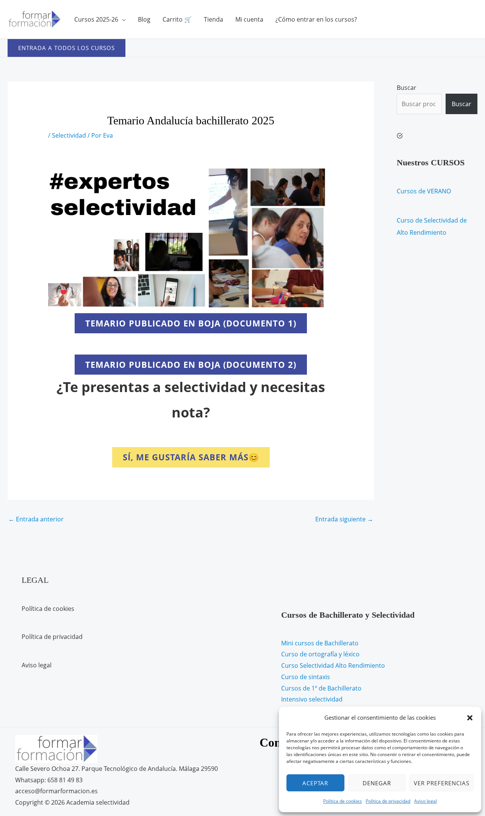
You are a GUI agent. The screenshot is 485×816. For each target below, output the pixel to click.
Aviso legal (425, 801)
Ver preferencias (441, 783)
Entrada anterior (36, 519)
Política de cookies (342, 801)
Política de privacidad (388, 801)
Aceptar (315, 783)
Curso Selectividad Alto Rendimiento (333, 665)
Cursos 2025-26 (96, 19)
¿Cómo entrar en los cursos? (316, 19)
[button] (470, 718)
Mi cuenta (249, 19)
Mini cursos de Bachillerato (319, 643)
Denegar (377, 783)
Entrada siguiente (344, 519)
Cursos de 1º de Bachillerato (321, 688)
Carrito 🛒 (177, 19)
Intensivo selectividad (312, 699)
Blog (144, 19)
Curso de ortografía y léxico (320, 654)
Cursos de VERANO (424, 191)
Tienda (213, 19)
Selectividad (69, 135)
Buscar (406, 87)
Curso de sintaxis (305, 677)
